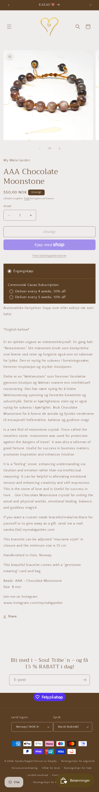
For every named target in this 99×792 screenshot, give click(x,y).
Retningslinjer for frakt (78, 768)
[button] (9, 27)
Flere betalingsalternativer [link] (49, 255)
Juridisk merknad (38, 775)
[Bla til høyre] (60, 149)
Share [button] (12, 616)
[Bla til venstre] (39, 149)
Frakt (27, 198)
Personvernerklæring (25, 768)
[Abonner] (84, 679)
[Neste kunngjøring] (90, 5)
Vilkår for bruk (51, 768)
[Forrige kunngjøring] (8, 5)
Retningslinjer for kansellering (51, 782)
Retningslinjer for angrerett (78, 761)
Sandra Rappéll (24, 761)
